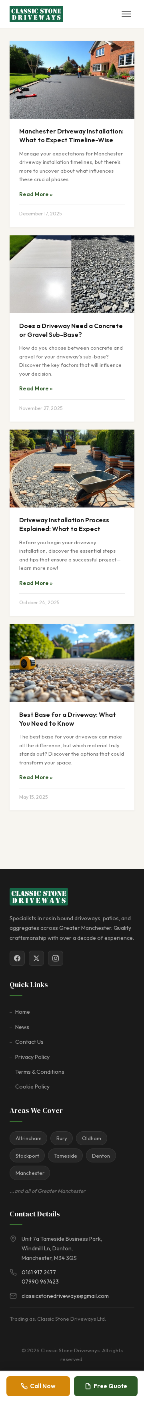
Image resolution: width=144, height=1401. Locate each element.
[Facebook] (17, 958)
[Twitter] (36, 958)
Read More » (35, 194)
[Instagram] (55, 958)
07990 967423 (40, 1281)
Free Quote (110, 1386)
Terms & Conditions (39, 1071)
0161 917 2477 (39, 1272)
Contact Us (29, 1041)
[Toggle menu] (126, 14)
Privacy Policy (32, 1057)
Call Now (43, 1386)
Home (22, 1011)
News (22, 1027)
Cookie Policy (32, 1086)
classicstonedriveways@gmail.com (65, 1296)
